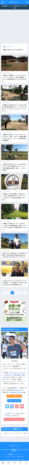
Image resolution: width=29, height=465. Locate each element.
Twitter (7, 408)
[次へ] (25, 292)
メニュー (26, 463)
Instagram (17, 408)
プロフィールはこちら (14, 400)
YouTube (22, 408)
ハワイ (24, 377)
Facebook (12, 408)
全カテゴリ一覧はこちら (14, 396)
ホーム (3, 463)
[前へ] (3, 292)
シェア (14, 463)
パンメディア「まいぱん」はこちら (14, 419)
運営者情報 (10, 454)
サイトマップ (18, 454)
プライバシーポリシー (10, 456)
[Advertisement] (14, 26)
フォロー (20, 463)
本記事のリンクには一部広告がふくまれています (15, 6)
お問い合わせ (20, 456)
